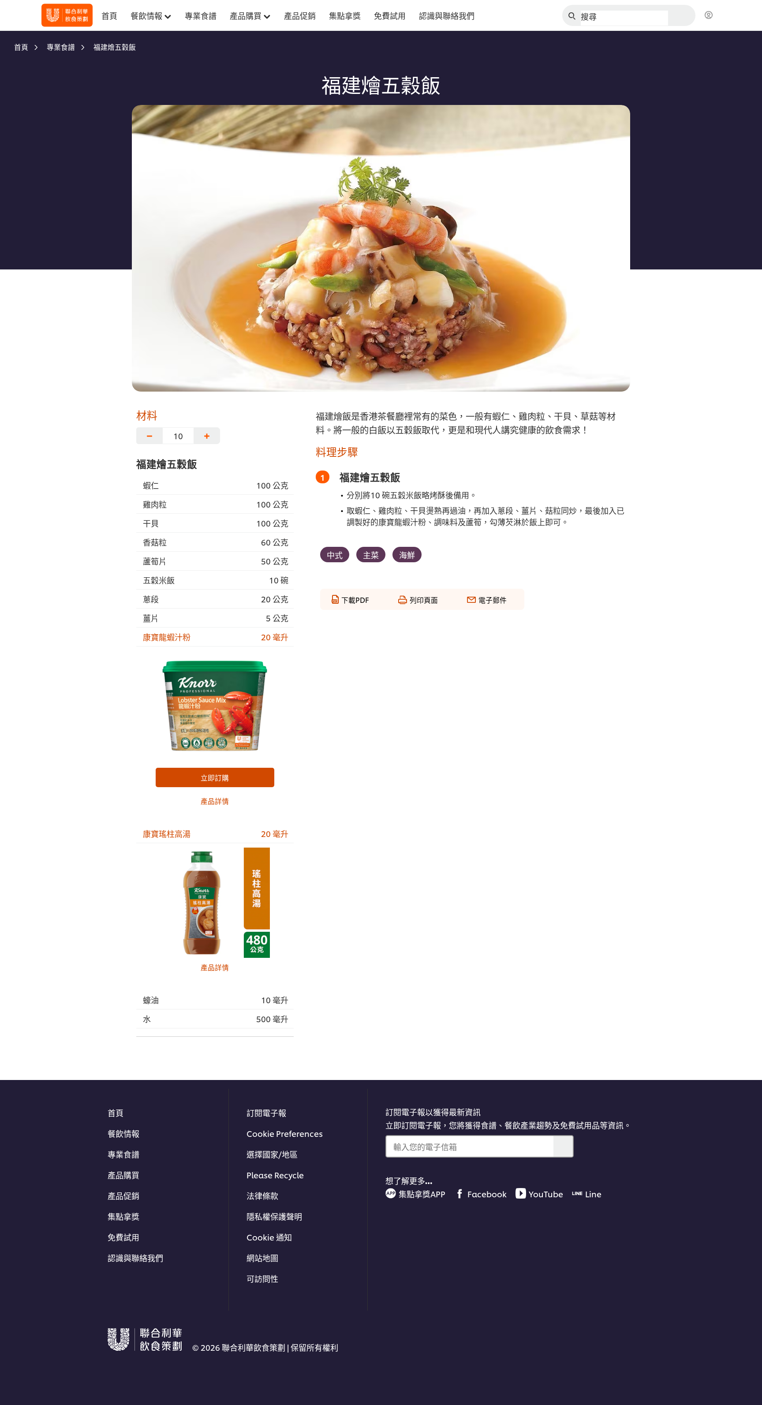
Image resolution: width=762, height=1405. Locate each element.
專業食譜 (123, 1153)
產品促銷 (123, 1195)
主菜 (371, 554)
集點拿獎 (123, 1216)
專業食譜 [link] (201, 15)
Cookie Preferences (285, 1133)
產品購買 (123, 1174)
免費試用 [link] (390, 15)
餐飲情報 (123, 1133)
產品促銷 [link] (300, 15)
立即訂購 (215, 777)
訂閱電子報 (266, 1112)
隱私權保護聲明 (274, 1216)
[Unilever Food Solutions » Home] (67, 15)
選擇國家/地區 (272, 1153)
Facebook (487, 1193)
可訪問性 (262, 1278)
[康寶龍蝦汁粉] (215, 706)
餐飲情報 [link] (146, 15)
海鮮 (407, 554)
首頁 (115, 1112)
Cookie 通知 (269, 1236)
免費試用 (123, 1236)
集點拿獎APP (422, 1193)
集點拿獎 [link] (345, 15)
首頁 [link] (109, 15)
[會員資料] (708, 15)
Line (593, 1193)
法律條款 (262, 1195)
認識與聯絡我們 (135, 1257)
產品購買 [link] (245, 15)
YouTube (546, 1193)
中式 (335, 554)
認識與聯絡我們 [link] (446, 15)
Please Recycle (275, 1174)
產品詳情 (215, 801)
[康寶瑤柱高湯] (215, 903)
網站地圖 (262, 1257)
